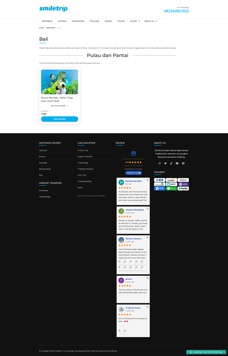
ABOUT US (149, 21)
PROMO (121, 21)
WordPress (113, 351)
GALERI (133, 21)
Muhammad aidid (133, 181)
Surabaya (43, 190)
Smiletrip (58, 351)
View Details (60, 119)
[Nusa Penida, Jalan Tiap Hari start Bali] (59, 82)
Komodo (43, 162)
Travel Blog (83, 162)
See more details (58, 106)
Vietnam (43, 150)
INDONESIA (47, 21)
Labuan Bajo (44, 196)
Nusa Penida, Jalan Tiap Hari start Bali (57, 99)
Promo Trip (83, 150)
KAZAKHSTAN (78, 21)
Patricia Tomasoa (133, 238)
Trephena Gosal (132, 308)
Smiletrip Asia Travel (133, 159)
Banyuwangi (44, 169)
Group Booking (84, 181)
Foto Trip (82, 175)
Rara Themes (92, 351)
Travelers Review (85, 169)
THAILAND (94, 21)
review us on (132, 173)
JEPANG (108, 21)
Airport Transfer (85, 156)
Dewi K (128, 279)
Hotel (80, 187)
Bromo (42, 156)
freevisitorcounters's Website (91, 195)
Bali (40, 175)
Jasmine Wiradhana (134, 210)
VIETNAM (62, 21)
